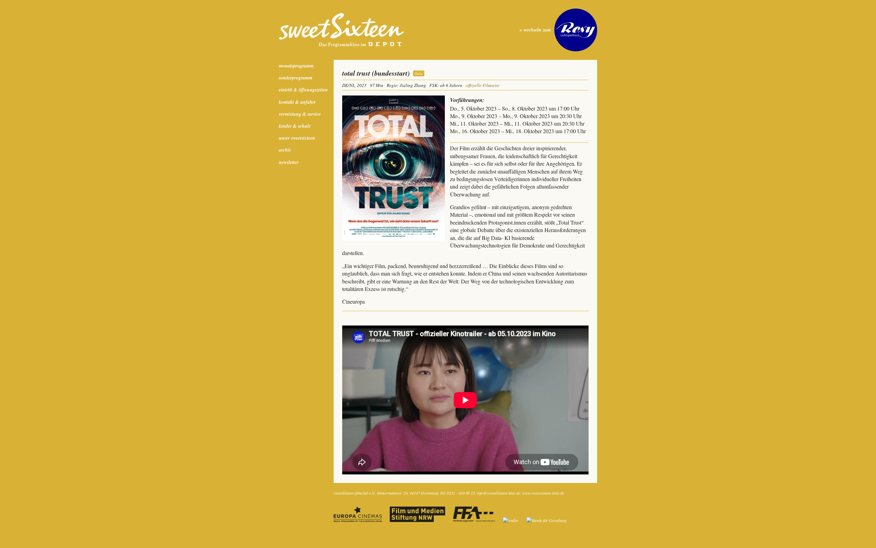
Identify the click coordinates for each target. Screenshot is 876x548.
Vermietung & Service (300, 114)
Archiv (285, 149)
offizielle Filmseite (483, 85)
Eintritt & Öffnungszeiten (303, 89)
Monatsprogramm (296, 65)
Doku (418, 73)
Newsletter (288, 162)
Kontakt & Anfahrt (297, 102)
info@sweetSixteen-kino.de (498, 493)
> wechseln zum (535, 30)
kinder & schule (295, 126)
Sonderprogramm (295, 77)
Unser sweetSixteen (297, 138)
